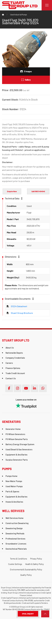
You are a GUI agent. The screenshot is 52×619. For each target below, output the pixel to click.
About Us (10, 347)
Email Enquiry (28, 614)
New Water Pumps (14, 481)
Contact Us (11, 378)
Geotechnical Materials (16, 549)
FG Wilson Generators (15, 434)
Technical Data (12, 198)
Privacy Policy (36, 559)
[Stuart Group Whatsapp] (43, 388)
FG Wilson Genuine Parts (17, 439)
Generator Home (13, 429)
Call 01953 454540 (38, 191)
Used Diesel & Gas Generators (19, 449)
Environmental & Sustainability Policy (26, 569)
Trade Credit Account (15, 373)
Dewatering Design (14, 528)
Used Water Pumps (14, 486)
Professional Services (15, 538)
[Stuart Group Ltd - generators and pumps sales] (19, 5)
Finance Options (13, 368)
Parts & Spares (12, 491)
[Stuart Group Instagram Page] (17, 388)
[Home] (3, 15)
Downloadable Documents (18, 298)
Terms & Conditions (18, 559)
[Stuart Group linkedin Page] (34, 388)
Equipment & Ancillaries (16, 454)
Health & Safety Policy (34, 564)
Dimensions (11, 256)
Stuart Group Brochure (22, 313)
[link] (45, 613)
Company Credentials (15, 358)
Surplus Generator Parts (17, 459)
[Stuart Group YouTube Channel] (26, 388)
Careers (9, 363)
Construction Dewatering (17, 523)
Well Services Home (14, 518)
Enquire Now (12, 191)
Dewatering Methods (15, 533)
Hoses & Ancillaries (14, 501)
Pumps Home (11, 476)
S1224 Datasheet (19, 306)
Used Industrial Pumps (18, 15)
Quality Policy (26, 575)
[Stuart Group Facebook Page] (9, 388)
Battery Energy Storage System (20, 444)
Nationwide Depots (14, 353)
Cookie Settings (15, 564)
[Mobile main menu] (47, 5)
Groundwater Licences (16, 543)
